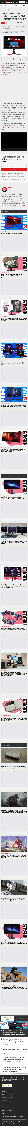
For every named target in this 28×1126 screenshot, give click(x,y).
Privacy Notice (20, 174)
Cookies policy (5, 1104)
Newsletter (24, 59)
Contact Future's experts (7, 1094)
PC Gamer (9, 22)
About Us (4, 1091)
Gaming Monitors (11, 9)
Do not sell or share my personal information (12, 1116)
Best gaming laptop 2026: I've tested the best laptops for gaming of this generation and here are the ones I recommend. (14, 1060)
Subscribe (22, 2)
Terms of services (18, 173)
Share (5, 59)
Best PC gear (24, 5)
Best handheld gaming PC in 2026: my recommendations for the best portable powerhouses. (14, 1069)
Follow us (16, 59)
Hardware (4, 9)
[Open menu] (2, 2)
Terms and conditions (7, 1097)
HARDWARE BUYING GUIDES (7, 1018)
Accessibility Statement (7, 1110)
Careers (3, 1113)
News (3, 23)
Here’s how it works (14, 32)
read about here (21, 205)
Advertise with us (6, 1107)
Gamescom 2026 (13, 5)
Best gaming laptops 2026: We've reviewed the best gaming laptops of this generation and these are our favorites (14, 1042)
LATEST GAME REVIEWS (20, 1018)
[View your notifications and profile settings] (13, 2)
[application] (14, 140)
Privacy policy (5, 1100)
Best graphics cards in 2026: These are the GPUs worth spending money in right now (15, 1051)
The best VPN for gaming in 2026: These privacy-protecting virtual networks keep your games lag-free (14, 1032)
